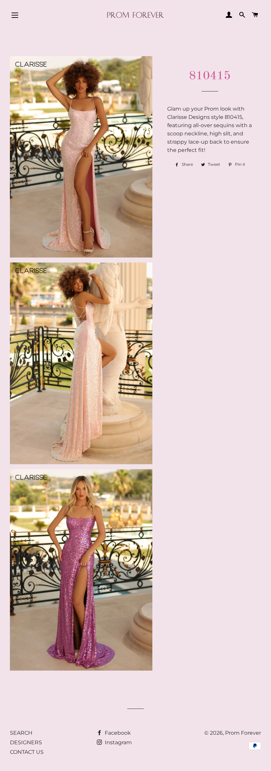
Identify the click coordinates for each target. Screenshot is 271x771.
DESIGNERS (26, 742)
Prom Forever (243, 733)
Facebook (117, 733)
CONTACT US (27, 752)
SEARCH (21, 733)
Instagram (117, 742)
